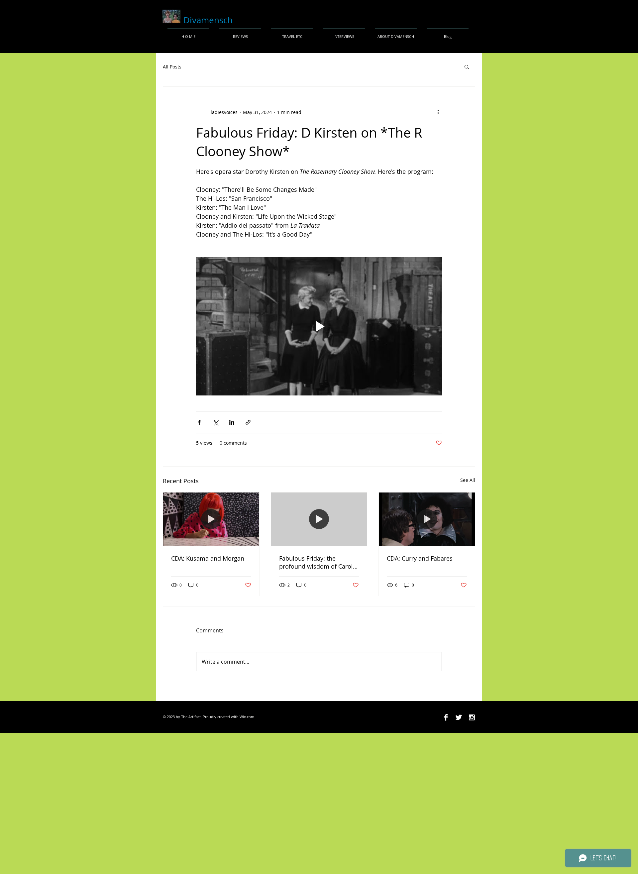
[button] (467, 66)
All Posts (172, 66)
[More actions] (438, 112)
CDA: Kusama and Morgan (207, 558)
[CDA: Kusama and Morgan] (211, 519)
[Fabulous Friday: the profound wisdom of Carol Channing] (319, 519)
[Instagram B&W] (472, 717)
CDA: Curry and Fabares (420, 558)
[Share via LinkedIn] (232, 422)
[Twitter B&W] (459, 717)
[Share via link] (248, 422)
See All (467, 480)
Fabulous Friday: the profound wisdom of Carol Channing (316, 562)
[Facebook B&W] (446, 717)
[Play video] (319, 326)
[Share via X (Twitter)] (215, 422)
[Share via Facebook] (199, 422)
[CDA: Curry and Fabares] (427, 519)
